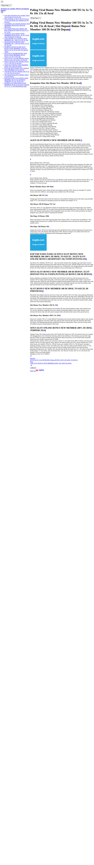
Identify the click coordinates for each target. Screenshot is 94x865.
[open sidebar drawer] (2, 2)
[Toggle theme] (2, 12)
